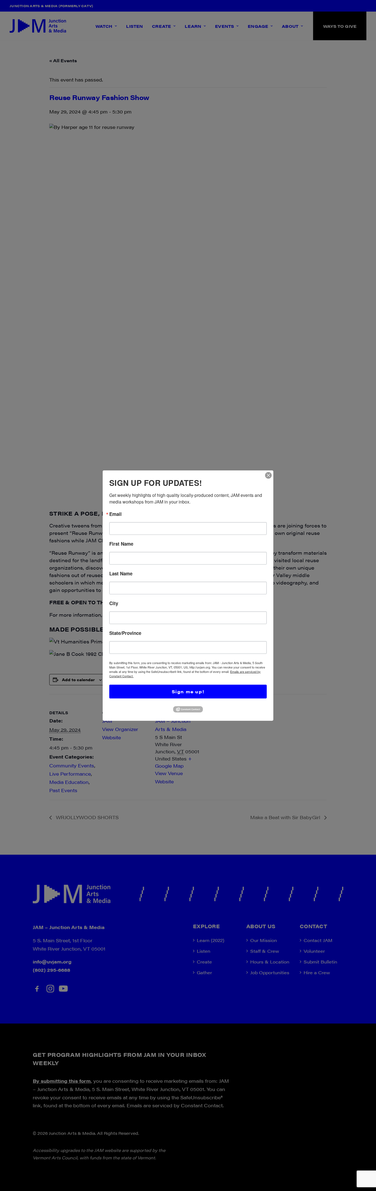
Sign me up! (188, 691)
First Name (121, 544)
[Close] (268, 475)
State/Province (125, 633)
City (113, 603)
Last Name (120, 573)
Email (115, 514)
